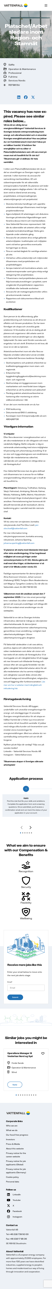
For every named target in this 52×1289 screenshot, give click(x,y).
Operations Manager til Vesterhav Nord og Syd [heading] (20, 1054)
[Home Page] (16, 5)
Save (43, 1053)
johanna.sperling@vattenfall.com (19, 543)
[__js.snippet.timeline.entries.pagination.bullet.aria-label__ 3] (24, 832)
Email (9, 982)
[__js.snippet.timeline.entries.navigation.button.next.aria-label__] (30, 827)
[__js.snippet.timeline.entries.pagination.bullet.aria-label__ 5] (29, 832)
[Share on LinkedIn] (18, 97)
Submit (15, 997)
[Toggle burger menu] (46, 5)
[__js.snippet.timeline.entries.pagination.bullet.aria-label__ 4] (27, 832)
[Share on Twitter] (33, 97)
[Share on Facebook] (26, 97)
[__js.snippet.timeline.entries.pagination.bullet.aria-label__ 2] (22, 832)
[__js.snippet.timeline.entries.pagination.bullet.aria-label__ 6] (31, 832)
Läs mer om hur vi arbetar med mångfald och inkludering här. (24, 685)
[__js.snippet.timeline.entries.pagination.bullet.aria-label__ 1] (20, 832)
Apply (14, 1085)
